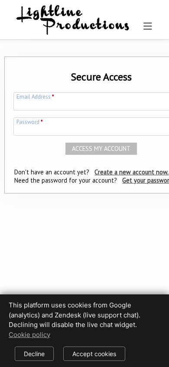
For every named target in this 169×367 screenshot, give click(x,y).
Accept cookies (94, 353)
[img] (73, 17)
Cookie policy (29, 334)
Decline (34, 353)
